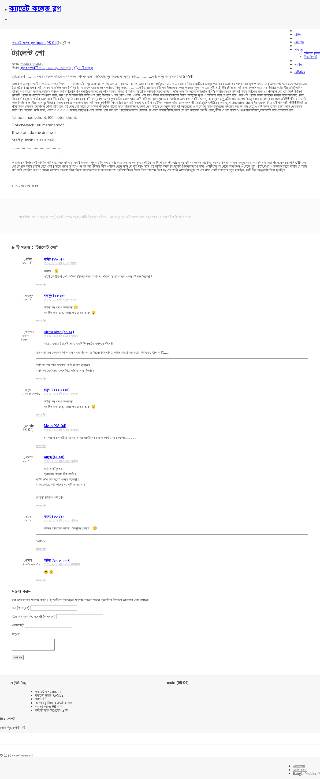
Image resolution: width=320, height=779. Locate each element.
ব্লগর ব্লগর (27, 67)
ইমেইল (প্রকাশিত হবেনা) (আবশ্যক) (33, 616)
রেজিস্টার (299, 71)
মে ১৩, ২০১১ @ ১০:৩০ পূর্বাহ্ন (61, 461)
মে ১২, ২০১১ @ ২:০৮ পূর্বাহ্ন (60, 263)
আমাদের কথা (300, 769)
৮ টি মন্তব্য (85, 67)
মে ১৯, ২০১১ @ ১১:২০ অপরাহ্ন (62, 564)
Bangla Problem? (306, 773)
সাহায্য (298, 49)
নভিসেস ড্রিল (312, 53)
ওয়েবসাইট (18, 625)
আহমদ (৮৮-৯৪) (54, 456)
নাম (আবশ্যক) (20, 607)
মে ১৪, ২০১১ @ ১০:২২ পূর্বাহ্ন (61, 520)
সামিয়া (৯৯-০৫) (54, 259)
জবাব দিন (41, 284)
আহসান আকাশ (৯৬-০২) (59, 331)
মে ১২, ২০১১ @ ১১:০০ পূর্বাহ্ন (61, 335)
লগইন (298, 64)
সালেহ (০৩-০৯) (54, 516)
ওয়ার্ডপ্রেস (299, 766)
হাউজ (297, 34)
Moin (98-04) (55, 425)
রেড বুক (299, 41)
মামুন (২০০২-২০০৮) (57, 389)
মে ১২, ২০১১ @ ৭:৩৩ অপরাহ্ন (61, 429)
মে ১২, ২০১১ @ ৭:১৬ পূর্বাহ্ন (60, 299)
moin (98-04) (47, 42)
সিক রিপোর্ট (310, 56)
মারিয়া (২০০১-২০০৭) (57, 560)
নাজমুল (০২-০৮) (54, 295)
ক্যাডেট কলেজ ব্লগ (35, 9)
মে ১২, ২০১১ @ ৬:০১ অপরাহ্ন (61, 393)
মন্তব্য (16, 633)
